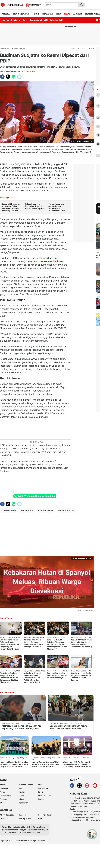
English (41, 799)
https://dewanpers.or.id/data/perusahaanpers (21, 832)
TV (1, 803)
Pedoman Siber (44, 815)
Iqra (20, 788)
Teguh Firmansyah (28, 71)
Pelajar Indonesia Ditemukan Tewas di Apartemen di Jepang (34, 206)
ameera (6, 14)
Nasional (5, 20)
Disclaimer (4, 818)
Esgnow (3, 799)
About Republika (7, 815)
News (9, 49)
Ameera (3, 784)
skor (36, 14)
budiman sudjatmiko (8, 510)
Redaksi (22, 815)
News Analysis (19, 49)
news (67, 14)
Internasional (36, 20)
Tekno (21, 795)
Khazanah (4, 788)
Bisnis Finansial (44, 795)
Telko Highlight (56, 20)
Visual (21, 799)
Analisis (22, 792)
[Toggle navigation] (2, 5)
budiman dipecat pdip (66, 510)
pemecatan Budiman (51, 261)
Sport (25, 20)
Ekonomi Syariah (21, 14)
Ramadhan (23, 803)
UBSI (46, 20)
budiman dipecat (27, 510)
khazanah (47, 14)
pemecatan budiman (45, 510)
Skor (40, 784)
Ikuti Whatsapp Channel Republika (36, 496)
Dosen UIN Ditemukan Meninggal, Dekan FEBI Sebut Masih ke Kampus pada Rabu (11, 207)
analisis (77, 14)
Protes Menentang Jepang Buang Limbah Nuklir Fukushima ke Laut (56, 207)
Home (2, 49)
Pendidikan (16, 20)
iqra (58, 14)
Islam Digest (43, 788)
